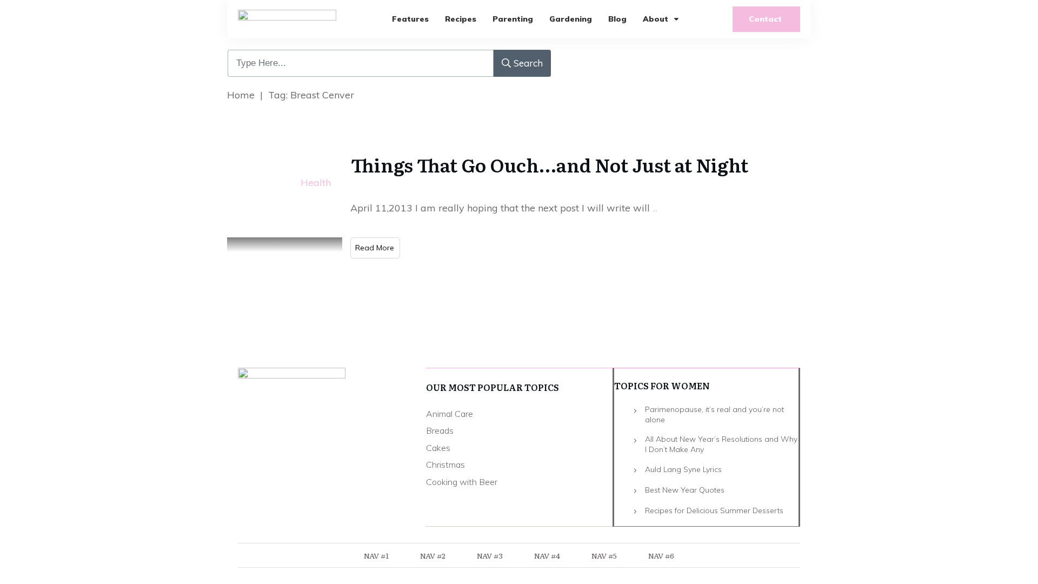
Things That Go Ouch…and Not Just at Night (549, 164)
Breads (440, 430)
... (655, 208)
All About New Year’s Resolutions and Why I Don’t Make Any (721, 444)
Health (316, 182)
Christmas (445, 464)
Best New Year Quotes (684, 490)
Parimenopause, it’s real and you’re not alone (714, 414)
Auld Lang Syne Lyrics (683, 469)
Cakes (438, 447)
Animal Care (449, 413)
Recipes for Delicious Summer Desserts (714, 510)
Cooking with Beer (461, 481)
